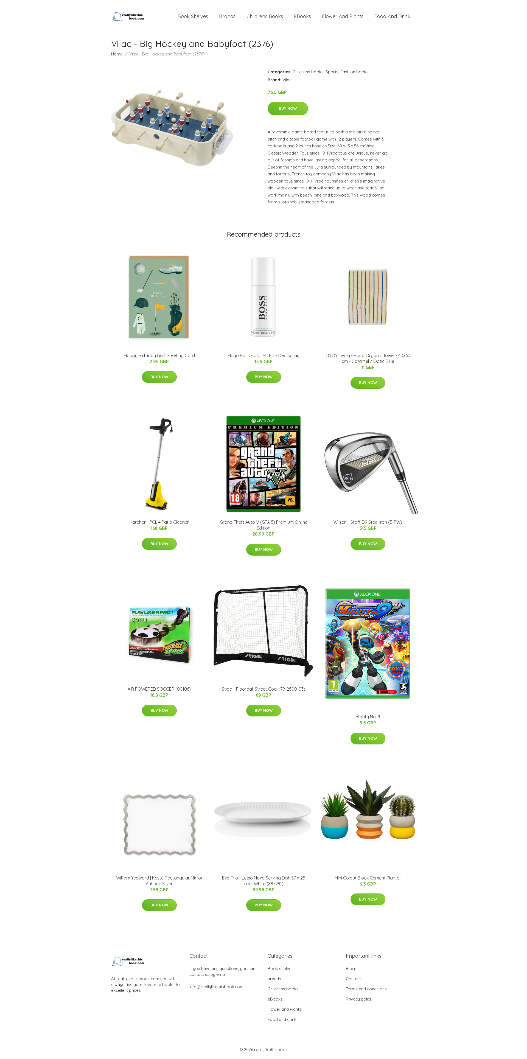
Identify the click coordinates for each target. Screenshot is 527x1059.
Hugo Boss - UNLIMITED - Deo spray (263, 355)
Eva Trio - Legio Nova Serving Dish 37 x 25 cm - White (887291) (263, 880)
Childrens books (264, 16)
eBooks (302, 16)
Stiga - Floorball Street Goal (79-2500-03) (263, 689)
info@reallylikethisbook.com (216, 986)
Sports (332, 71)
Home (117, 54)
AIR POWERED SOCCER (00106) (159, 689)
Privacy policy (359, 999)
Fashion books (354, 71)
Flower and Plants (342, 16)
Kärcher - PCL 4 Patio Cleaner (159, 522)
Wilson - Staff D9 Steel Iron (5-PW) (367, 522)
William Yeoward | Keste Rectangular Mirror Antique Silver (159, 880)
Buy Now (288, 108)
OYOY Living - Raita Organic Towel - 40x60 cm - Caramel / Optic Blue (368, 358)
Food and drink (392, 16)
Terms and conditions (366, 988)
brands (227, 16)
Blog (350, 968)
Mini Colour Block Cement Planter (368, 878)
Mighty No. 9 (367, 716)
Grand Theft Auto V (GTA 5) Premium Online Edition (263, 525)
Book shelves (193, 16)
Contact (353, 978)
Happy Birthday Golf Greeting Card (159, 355)
